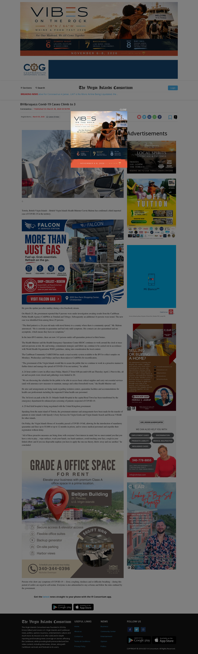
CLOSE (123, 109)
